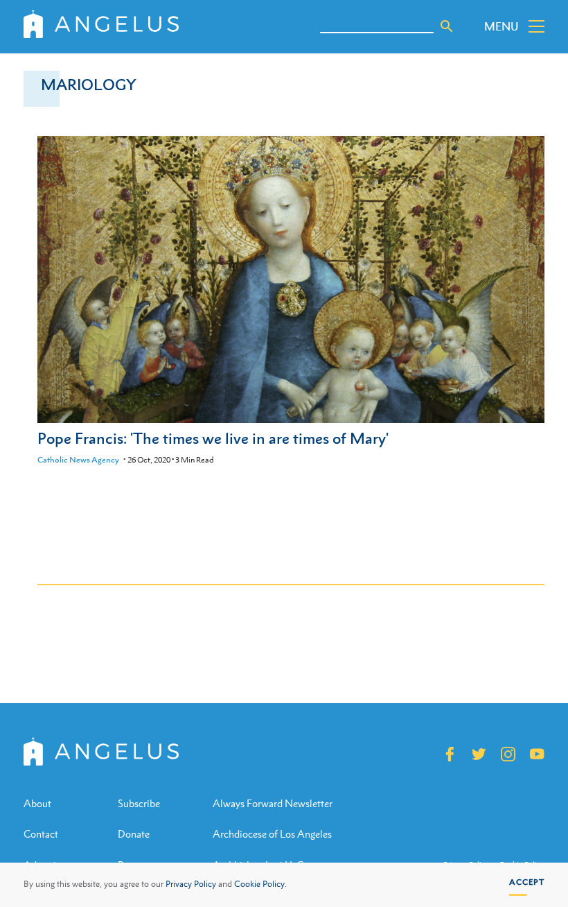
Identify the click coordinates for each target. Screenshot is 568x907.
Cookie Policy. (260, 884)
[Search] (446, 26)
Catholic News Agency (78, 460)
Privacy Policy (191, 884)
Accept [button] (526, 882)
